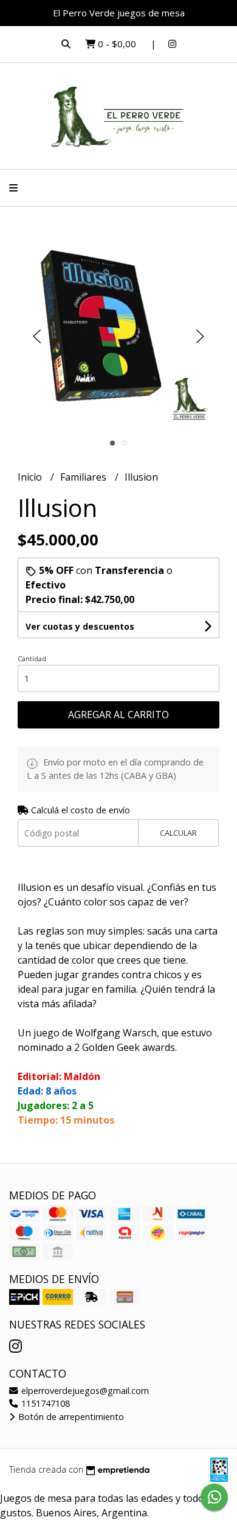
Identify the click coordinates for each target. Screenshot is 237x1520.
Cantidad (32, 658)
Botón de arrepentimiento (70, 1416)
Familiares (84, 477)
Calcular (178, 832)
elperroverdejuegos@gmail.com (84, 1390)
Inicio (31, 477)
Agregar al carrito (118, 714)
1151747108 (44, 1403)
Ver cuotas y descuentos (80, 626)
